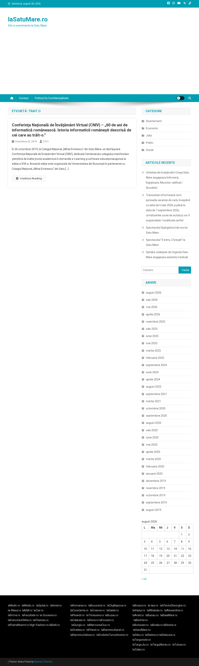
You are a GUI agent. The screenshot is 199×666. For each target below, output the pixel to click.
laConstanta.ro (79, 610)
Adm (46, 141)
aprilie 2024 (153, 379)
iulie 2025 (152, 328)
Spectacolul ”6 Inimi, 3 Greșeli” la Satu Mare (165, 242)
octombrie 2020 (155, 408)
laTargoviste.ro (142, 639)
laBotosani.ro (141, 624)
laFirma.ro (14, 615)
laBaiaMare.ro (168, 615)
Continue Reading (31, 178)
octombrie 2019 (155, 495)
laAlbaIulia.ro (155, 610)
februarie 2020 (155, 466)
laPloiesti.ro (77, 615)
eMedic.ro (14, 605)
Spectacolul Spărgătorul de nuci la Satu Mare (167, 230)
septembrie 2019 (156, 502)
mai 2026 (151, 307)
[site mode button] (180, 98)
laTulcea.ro (179, 644)
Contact (24, 98)
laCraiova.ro (97, 610)
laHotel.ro (56, 605)
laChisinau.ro (41, 620)
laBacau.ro (152, 615)
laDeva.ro (93, 620)
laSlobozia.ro (167, 634)
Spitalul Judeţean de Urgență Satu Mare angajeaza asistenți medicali (167, 255)
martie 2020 (153, 459)
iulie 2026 (152, 299)
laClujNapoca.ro (116, 605)
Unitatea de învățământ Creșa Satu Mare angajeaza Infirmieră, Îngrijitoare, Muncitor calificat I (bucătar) (167, 180)
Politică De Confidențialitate (52, 98)
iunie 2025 (152, 336)
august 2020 (153, 422)
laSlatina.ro (152, 634)
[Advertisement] (99, 65)
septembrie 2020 (156, 415)
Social (149, 149)
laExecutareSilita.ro (20, 620)
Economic (152, 128)
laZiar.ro (39, 610)
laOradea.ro (77, 629)
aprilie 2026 (153, 314)
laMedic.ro (28, 605)
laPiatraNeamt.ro (18, 624)
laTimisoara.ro (95, 615)
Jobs (149, 135)
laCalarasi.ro (78, 620)
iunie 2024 (152, 372)
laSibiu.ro (138, 634)
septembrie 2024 (156, 365)
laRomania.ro (78, 605)
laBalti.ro (54, 624)
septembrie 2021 (156, 394)
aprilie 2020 (153, 451)
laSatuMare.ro (28, 19)
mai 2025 (151, 343)
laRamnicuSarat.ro (112, 629)
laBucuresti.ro (96, 605)
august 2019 (153, 509)
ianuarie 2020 (154, 473)
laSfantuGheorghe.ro (173, 605)
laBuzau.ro (111, 615)
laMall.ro (27, 610)
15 (182, 548)
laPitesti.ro (93, 629)
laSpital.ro (42, 605)
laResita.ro (169, 624)
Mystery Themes (43, 661)
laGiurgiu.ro (79, 624)
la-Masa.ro (14, 610)
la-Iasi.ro (153, 605)
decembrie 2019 (156, 480)
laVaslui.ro (140, 610)
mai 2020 (151, 444)
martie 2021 (153, 401)
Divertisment (154, 121)
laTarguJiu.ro (141, 644)
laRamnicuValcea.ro (82, 634)
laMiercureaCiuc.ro (98, 624)
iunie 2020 (152, 437)
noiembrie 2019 (155, 488)
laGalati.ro (112, 610)
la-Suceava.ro (48, 615)
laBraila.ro (156, 624)
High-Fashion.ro (39, 624)
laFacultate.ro (30, 615)
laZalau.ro (139, 649)
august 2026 (153, 292)
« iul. (144, 578)
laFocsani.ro (106, 620)
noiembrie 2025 (155, 321)
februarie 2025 (155, 357)
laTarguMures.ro (160, 644)
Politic (149, 142)
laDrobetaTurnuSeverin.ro (112, 634)
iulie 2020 (152, 430)
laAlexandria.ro (173, 610)
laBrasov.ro (139, 605)
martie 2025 (153, 350)
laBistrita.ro (141, 620)
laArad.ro (138, 615)
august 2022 (153, 386)
